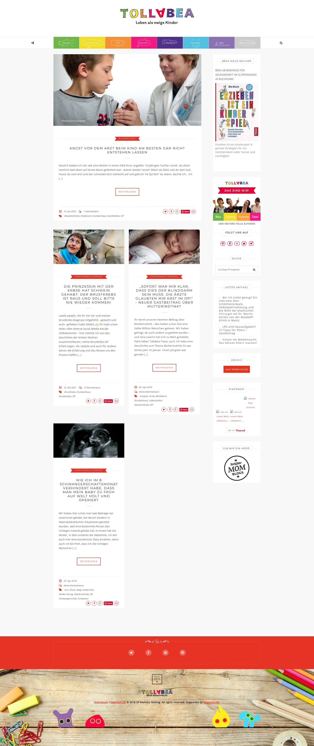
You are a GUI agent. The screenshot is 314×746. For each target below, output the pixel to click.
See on (232, 430)
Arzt (66, 589)
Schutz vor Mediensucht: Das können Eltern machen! (238, 341)
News (66, 42)
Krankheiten (113, 215)
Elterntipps (92, 42)
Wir (221, 42)
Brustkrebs (70, 391)
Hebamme (88, 589)
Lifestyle (170, 42)
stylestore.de (211, 702)
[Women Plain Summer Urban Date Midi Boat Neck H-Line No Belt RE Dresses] (250, 403)
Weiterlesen (127, 192)
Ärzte (152, 396)
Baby (79, 589)
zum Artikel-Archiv (236, 369)
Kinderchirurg (66, 594)
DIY (118, 42)
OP (121, 215)
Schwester (83, 598)
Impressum (101, 702)
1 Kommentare (90, 211)
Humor (195, 42)
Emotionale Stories (88, 276)
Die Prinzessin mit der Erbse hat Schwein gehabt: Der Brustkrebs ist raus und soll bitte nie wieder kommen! (88, 294)
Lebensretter (155, 400)
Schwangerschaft (68, 598)
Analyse (144, 396)
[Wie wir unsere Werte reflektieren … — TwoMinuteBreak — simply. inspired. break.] (222, 416)
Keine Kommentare (149, 391)
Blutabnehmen (71, 215)
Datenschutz (247, 42)
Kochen (144, 42)
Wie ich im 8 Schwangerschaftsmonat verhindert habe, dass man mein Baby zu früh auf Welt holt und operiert (89, 490)
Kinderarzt (86, 215)
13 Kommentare (92, 387)
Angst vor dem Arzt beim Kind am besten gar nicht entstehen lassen (127, 150)
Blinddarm (161, 396)
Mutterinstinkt (141, 404)
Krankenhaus (99, 215)
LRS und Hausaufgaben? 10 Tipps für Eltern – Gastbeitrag (237, 330)
